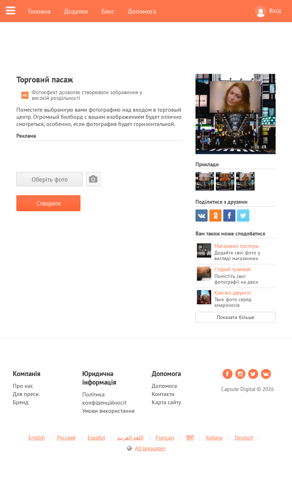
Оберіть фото (50, 179)
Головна (39, 11)
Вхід (275, 11)
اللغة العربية (130, 437)
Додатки (76, 11)
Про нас (23, 385)
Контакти (163, 393)
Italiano (214, 437)
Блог (107, 11)
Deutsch (244, 437)
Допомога (142, 11)
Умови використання (108, 410)
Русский (66, 437)
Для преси (26, 393)
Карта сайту (166, 402)
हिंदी (190, 437)
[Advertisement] (146, 52)
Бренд (20, 402)
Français (165, 437)
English (36, 437)
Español (96, 437)
